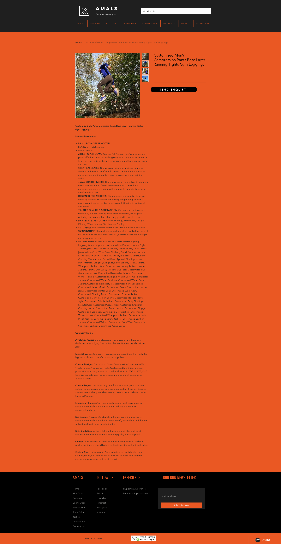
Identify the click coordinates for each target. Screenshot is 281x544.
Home (78, 42)
